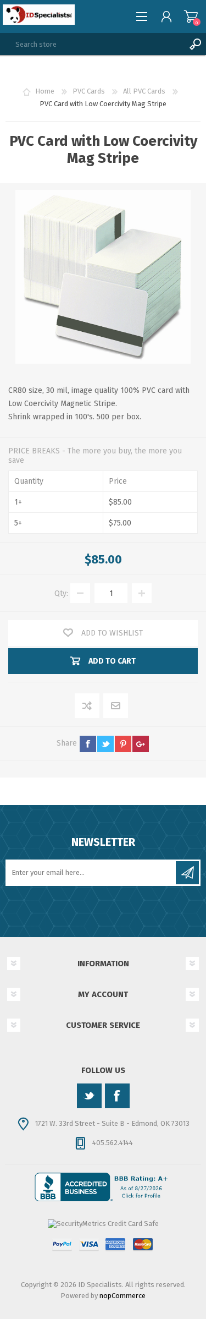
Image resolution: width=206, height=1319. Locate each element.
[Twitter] (89, 1095)
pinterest (123, 744)
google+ (140, 744)
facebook (88, 744)
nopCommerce (122, 1295)
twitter (105, 744)
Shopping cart (191, 16)
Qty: (61, 593)
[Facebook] (117, 1095)
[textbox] (92, 44)
